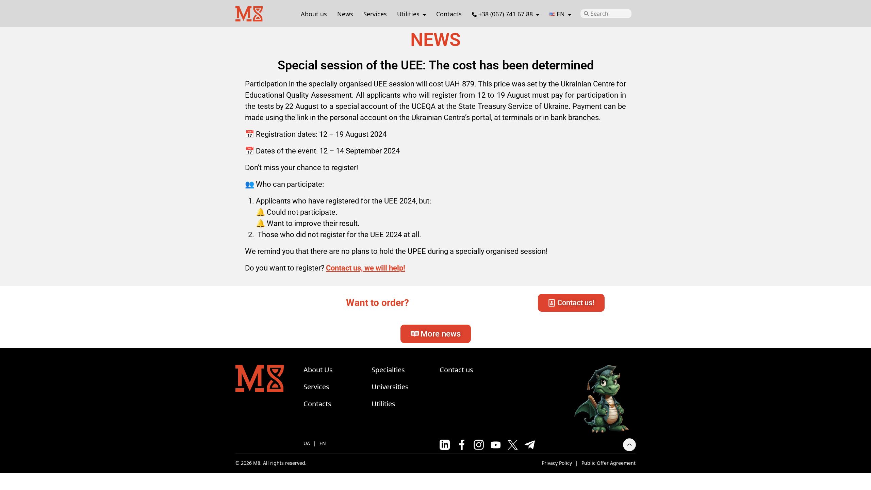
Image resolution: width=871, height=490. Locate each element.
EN (322, 443)
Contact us (456, 369)
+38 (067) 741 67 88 (505, 14)
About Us (318, 369)
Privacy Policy (557, 463)
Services (375, 14)
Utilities (408, 14)
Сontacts (449, 14)
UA (306, 443)
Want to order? (377, 302)
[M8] (249, 12)
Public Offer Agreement (608, 463)
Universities (390, 386)
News (345, 14)
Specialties (388, 369)
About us (314, 14)
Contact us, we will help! (365, 268)
